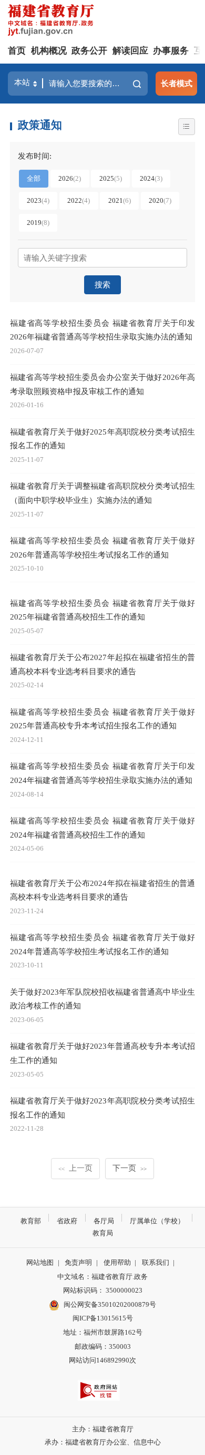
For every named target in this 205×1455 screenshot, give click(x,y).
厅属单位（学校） (157, 1221)
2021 (119, 200)
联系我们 (155, 1262)
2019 (38, 222)
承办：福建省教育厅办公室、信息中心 (103, 1442)
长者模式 (176, 83)
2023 (38, 200)
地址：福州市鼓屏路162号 (102, 1332)
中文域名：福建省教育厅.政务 (102, 1277)
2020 (160, 200)
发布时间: (35, 155)
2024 (151, 178)
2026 (69, 178)
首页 (17, 51)
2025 (110, 178)
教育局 (103, 1233)
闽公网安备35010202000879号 (110, 1304)
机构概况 (49, 51)
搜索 (102, 284)
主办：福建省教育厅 (103, 1429)
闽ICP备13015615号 (103, 1318)
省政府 (67, 1221)
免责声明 (78, 1262)
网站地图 (40, 1262)
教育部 (30, 1221)
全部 (33, 178)
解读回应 (130, 51)
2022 (78, 200)
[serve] (53, 21)
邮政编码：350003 (103, 1346)
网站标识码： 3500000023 (102, 1290)
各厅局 (104, 1221)
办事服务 (171, 51)
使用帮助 (117, 1262)
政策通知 (40, 125)
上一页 (75, 1167)
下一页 (129, 1167)
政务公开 (89, 51)
